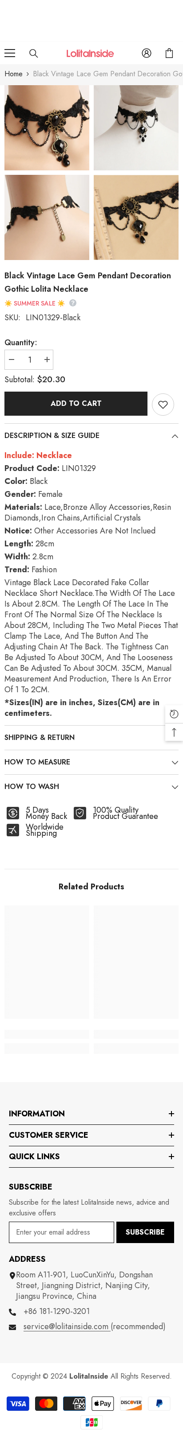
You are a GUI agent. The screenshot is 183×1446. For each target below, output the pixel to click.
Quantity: (20, 342)
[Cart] (169, 53)
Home (13, 74)
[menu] (9, 53)
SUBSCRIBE (145, 1232)
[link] (46, 1034)
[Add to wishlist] (163, 404)
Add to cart (76, 403)
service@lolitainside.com (67, 1326)
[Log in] (146, 53)
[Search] (33, 53)
